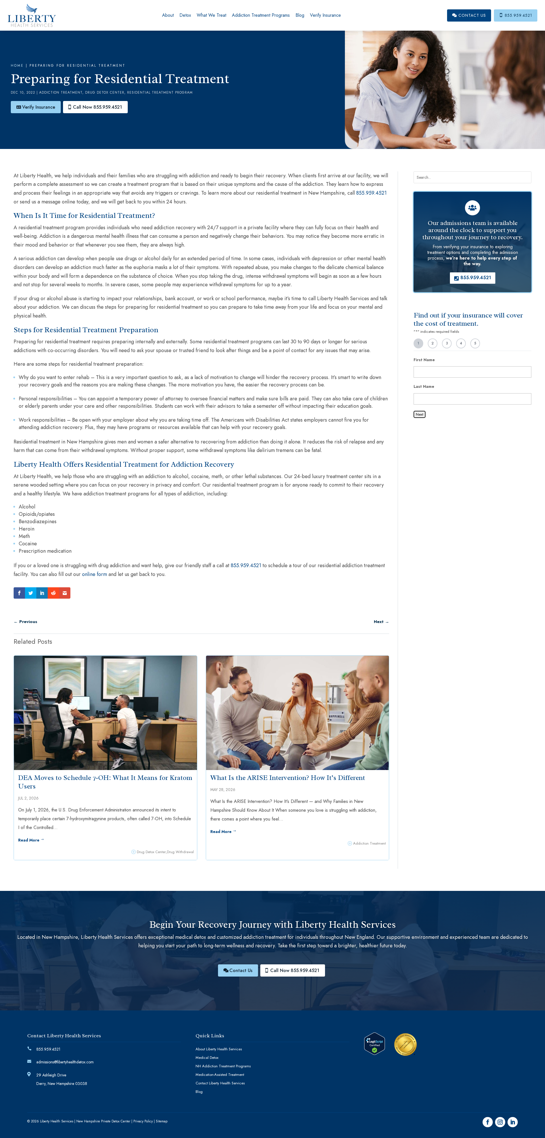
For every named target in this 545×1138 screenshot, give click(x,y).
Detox (185, 15)
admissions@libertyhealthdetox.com (65, 1062)
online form (94, 574)
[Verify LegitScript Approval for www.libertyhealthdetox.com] (374, 1053)
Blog (299, 15)
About (168, 15)
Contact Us (469, 15)
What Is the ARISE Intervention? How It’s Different (287, 777)
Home (17, 65)
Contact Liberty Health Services (220, 1083)
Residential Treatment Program (160, 92)
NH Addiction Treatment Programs (223, 1066)
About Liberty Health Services (219, 1049)
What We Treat (211, 15)
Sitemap (161, 1121)
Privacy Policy (143, 1121)
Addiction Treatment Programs (261, 15)
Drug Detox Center (104, 92)
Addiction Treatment (60, 92)
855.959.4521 (515, 15)
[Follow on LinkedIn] (513, 1122)
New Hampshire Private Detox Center (103, 1121)
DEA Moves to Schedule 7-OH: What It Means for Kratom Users (105, 781)
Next (419, 414)
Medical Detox (207, 1058)
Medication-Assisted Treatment (220, 1075)
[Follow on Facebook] (488, 1122)
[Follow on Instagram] (500, 1122)
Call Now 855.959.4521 (97, 107)
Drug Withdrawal (180, 852)
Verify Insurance (325, 15)
